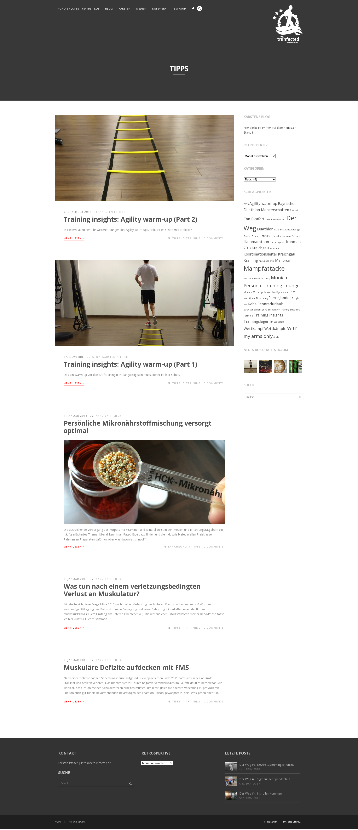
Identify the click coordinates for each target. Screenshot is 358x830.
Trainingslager (256, 321)
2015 (246, 204)
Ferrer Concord (252, 236)
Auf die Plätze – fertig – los (78, 8)
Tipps (176, 238)
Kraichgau (286, 254)
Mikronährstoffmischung (257, 278)
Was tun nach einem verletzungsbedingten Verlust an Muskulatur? (132, 590)
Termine (248, 315)
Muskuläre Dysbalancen (277, 292)
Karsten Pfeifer (113, 212)
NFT (293, 292)
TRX (271, 321)
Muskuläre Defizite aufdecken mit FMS (126, 667)
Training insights (268, 315)
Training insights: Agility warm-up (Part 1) (130, 364)
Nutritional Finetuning (256, 298)
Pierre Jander (279, 297)
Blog (109, 8)
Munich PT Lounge (254, 292)
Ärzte (276, 337)
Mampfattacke (264, 268)
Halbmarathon (256, 241)
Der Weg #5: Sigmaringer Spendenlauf (264, 779)
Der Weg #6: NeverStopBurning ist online (266, 765)
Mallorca (282, 260)
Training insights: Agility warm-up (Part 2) (130, 219)
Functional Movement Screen (283, 236)
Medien (141, 8)
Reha (252, 303)
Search (199, 8)
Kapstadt (274, 248)
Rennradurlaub (270, 303)
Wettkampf (254, 328)
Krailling (251, 260)
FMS (264, 236)
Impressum (270, 821)
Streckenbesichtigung (255, 309)
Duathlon (265, 228)
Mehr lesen (74, 238)
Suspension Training (278, 309)
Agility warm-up (263, 203)
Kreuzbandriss (266, 260)
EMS (276, 229)
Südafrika (295, 309)
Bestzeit (294, 210)
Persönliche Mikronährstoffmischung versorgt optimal (138, 427)
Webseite (279, 321)
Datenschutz (292, 821)
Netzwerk (159, 8)
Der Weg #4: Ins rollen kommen (260, 793)
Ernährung (177, 546)
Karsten (125, 8)
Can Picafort (254, 218)
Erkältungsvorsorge (290, 229)
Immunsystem (277, 242)
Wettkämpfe (275, 328)
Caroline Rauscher (275, 219)
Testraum (179, 8)
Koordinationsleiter (260, 254)
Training (193, 238)
